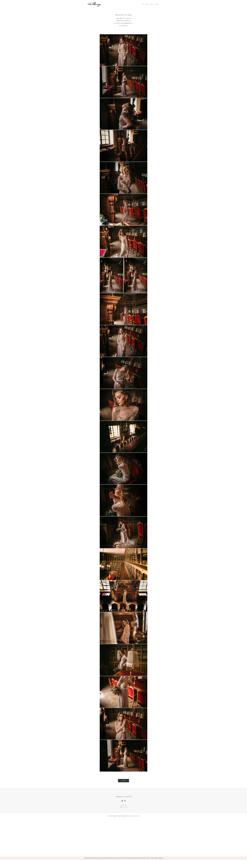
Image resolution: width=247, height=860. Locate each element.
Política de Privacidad (123, 807)
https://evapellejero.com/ (126, 20)
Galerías (147, 4)
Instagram (122, 801)
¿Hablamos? (123, 780)
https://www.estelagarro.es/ (125, 18)
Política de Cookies (123, 806)
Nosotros (151, 4)
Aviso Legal (123, 804)
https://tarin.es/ (125, 25)
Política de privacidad (159, 858)
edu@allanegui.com (119, 796)
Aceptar (152, 858)
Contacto (156, 4)
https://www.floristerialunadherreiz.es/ (125, 23)
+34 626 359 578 (127, 796)
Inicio (143, 4)
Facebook (125, 801)
